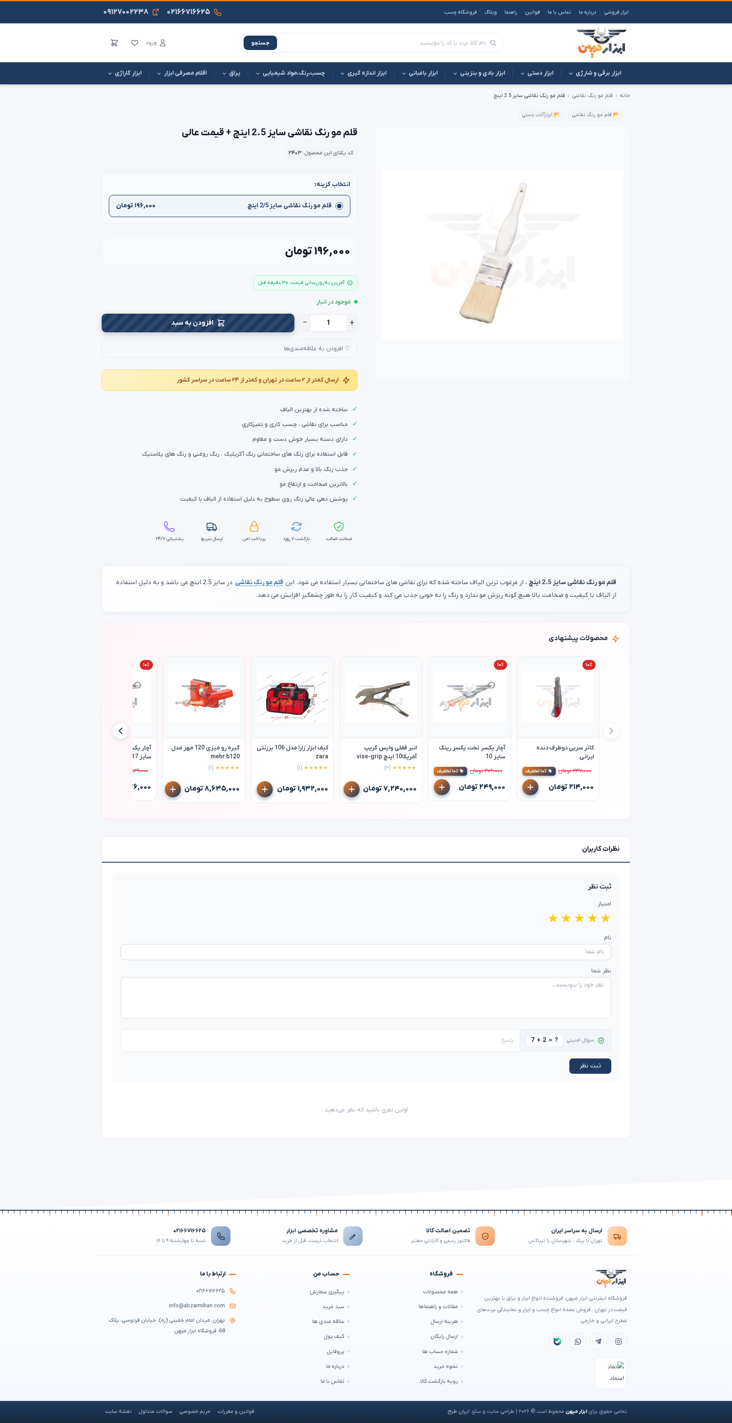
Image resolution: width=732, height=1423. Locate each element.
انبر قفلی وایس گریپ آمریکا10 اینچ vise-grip (387, 752)
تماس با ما (559, 12)
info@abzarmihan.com (197, 1306)
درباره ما (587, 12)
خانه (625, 95)
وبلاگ (491, 12)
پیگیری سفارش (327, 1291)
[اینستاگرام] (618, 1341)
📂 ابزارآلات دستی (541, 114)
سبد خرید (333, 1306)
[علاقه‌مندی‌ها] (134, 42)
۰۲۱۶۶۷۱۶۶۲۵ (189, 1230)
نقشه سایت (118, 1411)
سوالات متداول (155, 1411)
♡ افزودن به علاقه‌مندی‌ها (317, 349)
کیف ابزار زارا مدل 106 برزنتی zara (292, 752)
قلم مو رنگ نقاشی (592, 95)
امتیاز (604, 904)
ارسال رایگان (444, 1336)
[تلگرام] (598, 1341)
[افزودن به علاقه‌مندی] (527, 667)
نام (607, 938)
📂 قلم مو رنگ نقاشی (595, 114)
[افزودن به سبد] (530, 788)
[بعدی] (120, 730)
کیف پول (334, 1336)
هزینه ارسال (444, 1321)
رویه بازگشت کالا (439, 1381)
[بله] (557, 1341)
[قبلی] (611, 730)
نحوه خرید (445, 1366)
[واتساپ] (577, 1341)
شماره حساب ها (440, 1351)
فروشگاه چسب (460, 12)
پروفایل (335, 1351)
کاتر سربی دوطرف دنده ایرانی (565, 752)
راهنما (511, 12)
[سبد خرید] (114, 42)
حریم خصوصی (195, 1411)
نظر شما (601, 971)
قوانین (532, 12)
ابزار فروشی (616, 12)
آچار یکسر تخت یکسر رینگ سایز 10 (472, 752)
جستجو (260, 43)
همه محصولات (440, 1291)
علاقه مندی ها (328, 1321)
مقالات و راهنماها (438, 1306)
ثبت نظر (590, 1066)
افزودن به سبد (192, 323)
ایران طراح (458, 1411)
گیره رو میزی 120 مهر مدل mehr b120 (205, 752)
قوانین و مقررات (235, 1411)
